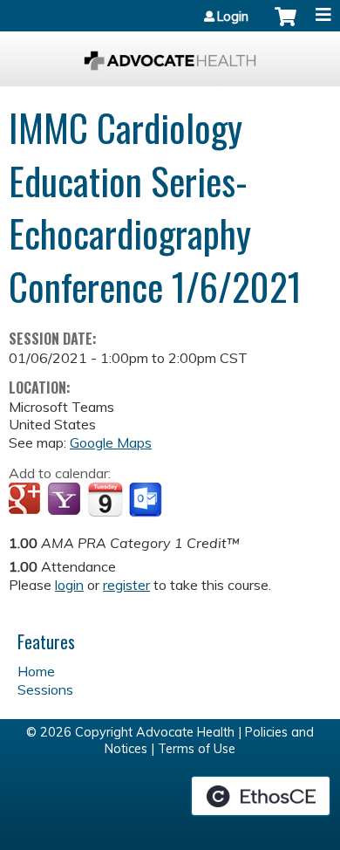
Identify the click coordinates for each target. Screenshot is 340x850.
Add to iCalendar (105, 499)
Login (232, 16)
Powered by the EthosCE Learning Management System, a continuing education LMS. (260, 796)
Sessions (45, 689)
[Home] (170, 54)
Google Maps (111, 442)
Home (36, 671)
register (126, 584)
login (69, 584)
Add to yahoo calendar (66, 500)
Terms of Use (196, 749)
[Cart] (285, 25)
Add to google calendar (26, 500)
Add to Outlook (147, 500)
